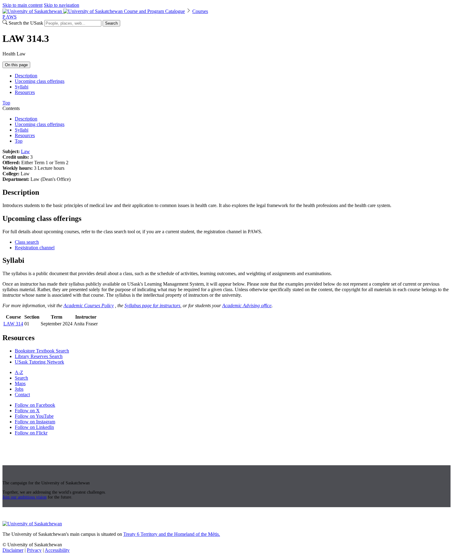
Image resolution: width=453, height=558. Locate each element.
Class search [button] (27, 242)
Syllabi (21, 86)
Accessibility (57, 550)
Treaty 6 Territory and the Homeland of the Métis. (171, 534)
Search (111, 23)
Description (26, 75)
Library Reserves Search (39, 356)
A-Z (19, 372)
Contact (22, 394)
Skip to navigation (61, 5)
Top (18, 141)
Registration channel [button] (35, 247)
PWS (9, 16)
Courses (200, 11)
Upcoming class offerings (39, 81)
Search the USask (26, 23)
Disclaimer (12, 550)
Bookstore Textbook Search (42, 350)
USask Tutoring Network (39, 362)
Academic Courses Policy (88, 305)
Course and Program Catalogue (154, 11)
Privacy (34, 550)
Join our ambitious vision (24, 497)
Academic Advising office (246, 305)
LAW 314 (13, 323)
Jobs (19, 389)
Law (25, 151)
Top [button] (6, 102)
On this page (16, 65)
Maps (20, 383)
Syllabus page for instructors (152, 305)
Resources (25, 92)
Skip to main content (22, 5)
